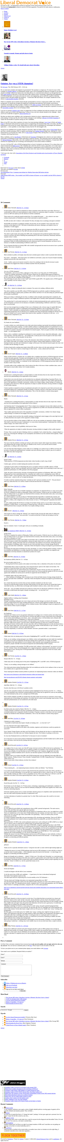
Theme (6, 19)
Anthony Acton (10, 1118)
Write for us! (7, 16)
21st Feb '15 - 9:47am (22, 745)
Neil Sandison (9, 1123)
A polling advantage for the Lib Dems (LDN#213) (24, 1089)
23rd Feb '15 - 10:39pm (22, 894)
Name (2, 954)
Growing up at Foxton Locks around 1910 (25, 1087)
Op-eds (16, 169)
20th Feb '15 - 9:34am (19, 556)
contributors (56, 1139)
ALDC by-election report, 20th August (16, 999)
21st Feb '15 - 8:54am (19, 718)
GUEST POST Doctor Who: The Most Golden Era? (28, 1092)
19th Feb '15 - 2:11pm (22, 396)
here (31, 945)
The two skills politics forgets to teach (21, 1096)
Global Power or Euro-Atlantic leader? (16, 1025)
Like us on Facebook (11, 985)
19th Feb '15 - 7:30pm (20, 520)
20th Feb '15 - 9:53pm (18, 633)
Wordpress (10, 1139)
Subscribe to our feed (11, 987)
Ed (8, 285)
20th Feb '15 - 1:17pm (20, 610)
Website (3, 960)
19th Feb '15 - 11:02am (22, 207)
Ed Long (5, 87)
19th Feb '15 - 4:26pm (15, 456)
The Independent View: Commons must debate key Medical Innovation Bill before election (25, 172)
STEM (23, 168)
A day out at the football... (21, 1099)
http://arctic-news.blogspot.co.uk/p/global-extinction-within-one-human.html (24, 674)
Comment (3, 964)
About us (6, 17)
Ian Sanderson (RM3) (13, 530)
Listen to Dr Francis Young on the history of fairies (27, 1101)
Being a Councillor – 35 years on (15, 1002)
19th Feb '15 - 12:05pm (16, 285)
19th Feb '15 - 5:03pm (18, 510)
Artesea (21, 1139)
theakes (8, 1113)
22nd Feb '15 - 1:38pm (23, 842)
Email (2, 957)
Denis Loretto (9, 1108)
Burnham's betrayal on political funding (21, 1095)
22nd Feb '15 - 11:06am (22, 804)
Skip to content (5, 8)
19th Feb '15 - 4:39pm (20, 486)
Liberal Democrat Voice (42, 1139)
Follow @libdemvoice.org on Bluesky (16, 983)
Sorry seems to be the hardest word (19, 1098)
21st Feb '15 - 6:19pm (22, 780)
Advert (2, 68)
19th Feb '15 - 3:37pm (22, 440)
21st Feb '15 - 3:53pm (17, 765)
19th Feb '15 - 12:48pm (22, 353)
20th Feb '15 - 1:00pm (20, 595)
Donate (6, 14)
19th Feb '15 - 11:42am (20, 268)
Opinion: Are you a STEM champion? (17, 83)
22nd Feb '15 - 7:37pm (20, 866)
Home (5, 11)
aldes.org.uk (16, 145)
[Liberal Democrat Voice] (26, 4)
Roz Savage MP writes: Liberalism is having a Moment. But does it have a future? (27, 997)
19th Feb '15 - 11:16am (21, 252)
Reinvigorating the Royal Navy (14, 1003)
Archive (6, 13)
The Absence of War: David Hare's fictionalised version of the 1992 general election (33, 1093)
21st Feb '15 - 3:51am (22, 682)
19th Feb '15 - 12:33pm (22, 319)
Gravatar (45, 948)
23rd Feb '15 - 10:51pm (22, 926)
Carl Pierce (9, 1128)
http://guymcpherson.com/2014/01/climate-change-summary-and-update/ (23, 677)
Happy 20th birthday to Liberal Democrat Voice (26, 1090)
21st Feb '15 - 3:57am (22, 706)
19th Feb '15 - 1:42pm (17, 372)
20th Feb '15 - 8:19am (25, 530)
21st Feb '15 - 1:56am (20, 656)
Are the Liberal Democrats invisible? (15, 1000)
